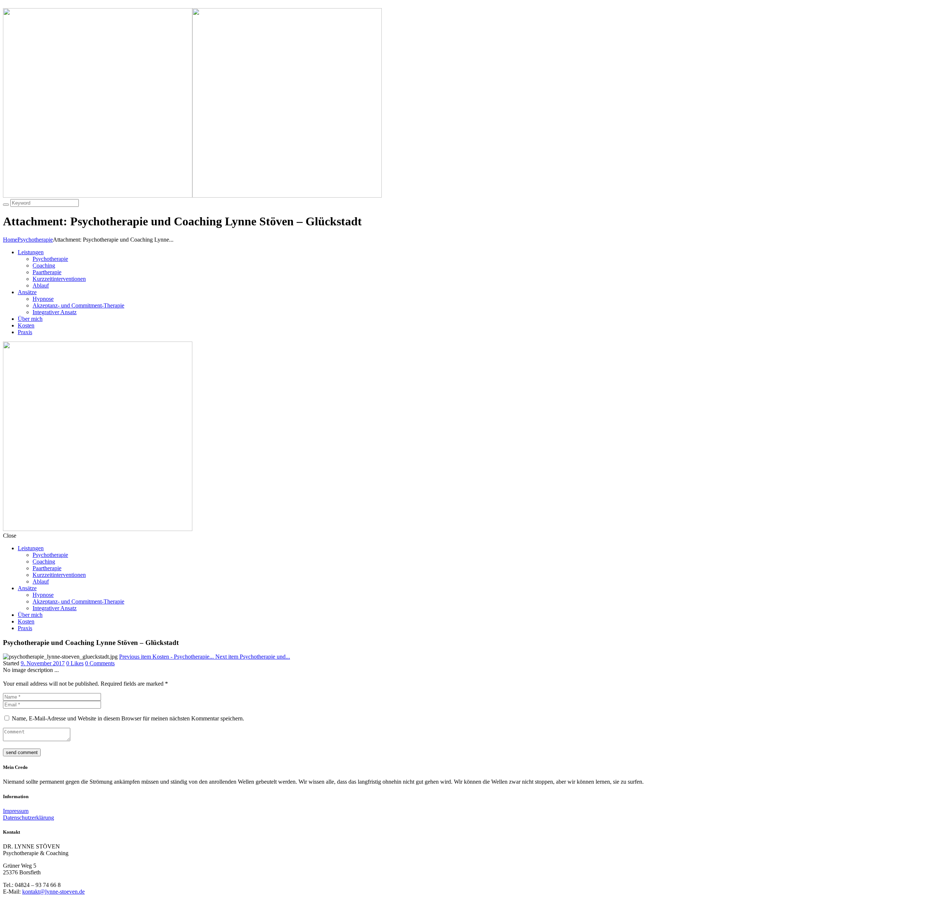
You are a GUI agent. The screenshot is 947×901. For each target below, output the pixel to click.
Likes (75, 663)
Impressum (15, 811)
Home (10, 239)
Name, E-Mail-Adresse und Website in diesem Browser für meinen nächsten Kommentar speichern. (128, 718)
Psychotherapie (35, 239)
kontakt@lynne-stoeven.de (53, 891)
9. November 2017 (43, 663)
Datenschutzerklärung (28, 817)
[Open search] (6, 205)
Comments (100, 663)
